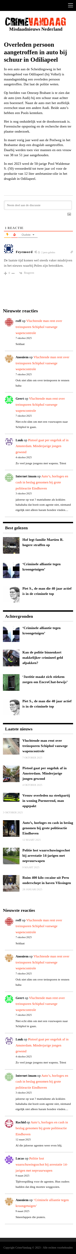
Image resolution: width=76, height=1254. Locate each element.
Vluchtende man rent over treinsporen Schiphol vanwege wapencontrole (39, 327)
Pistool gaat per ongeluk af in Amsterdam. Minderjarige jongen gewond (42, 446)
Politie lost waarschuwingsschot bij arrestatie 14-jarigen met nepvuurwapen (42, 1164)
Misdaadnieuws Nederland (35, 29)
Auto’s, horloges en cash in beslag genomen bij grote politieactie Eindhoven (42, 482)
